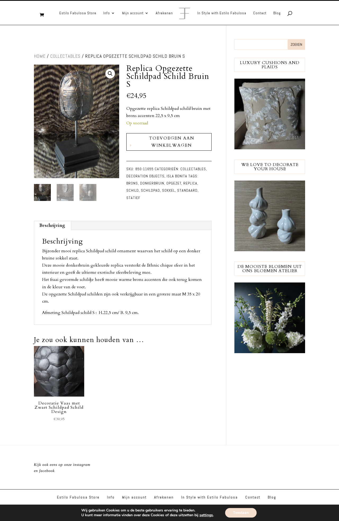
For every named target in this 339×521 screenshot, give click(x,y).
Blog (277, 13)
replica (190, 183)
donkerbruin (152, 183)
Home (40, 56)
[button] (110, 73)
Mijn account (133, 13)
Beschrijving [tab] (52, 225)
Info (106, 13)
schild (132, 190)
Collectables (65, 56)
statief (133, 197)
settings (206, 515)
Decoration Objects (145, 176)
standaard (187, 190)
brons (132, 183)
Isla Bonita (177, 176)
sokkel (168, 190)
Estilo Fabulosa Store (77, 13)
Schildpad (150, 190)
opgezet (173, 183)
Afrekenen (164, 13)
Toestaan (241, 512)
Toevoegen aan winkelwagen (171, 141)
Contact (259, 13)
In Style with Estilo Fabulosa (221, 13)
